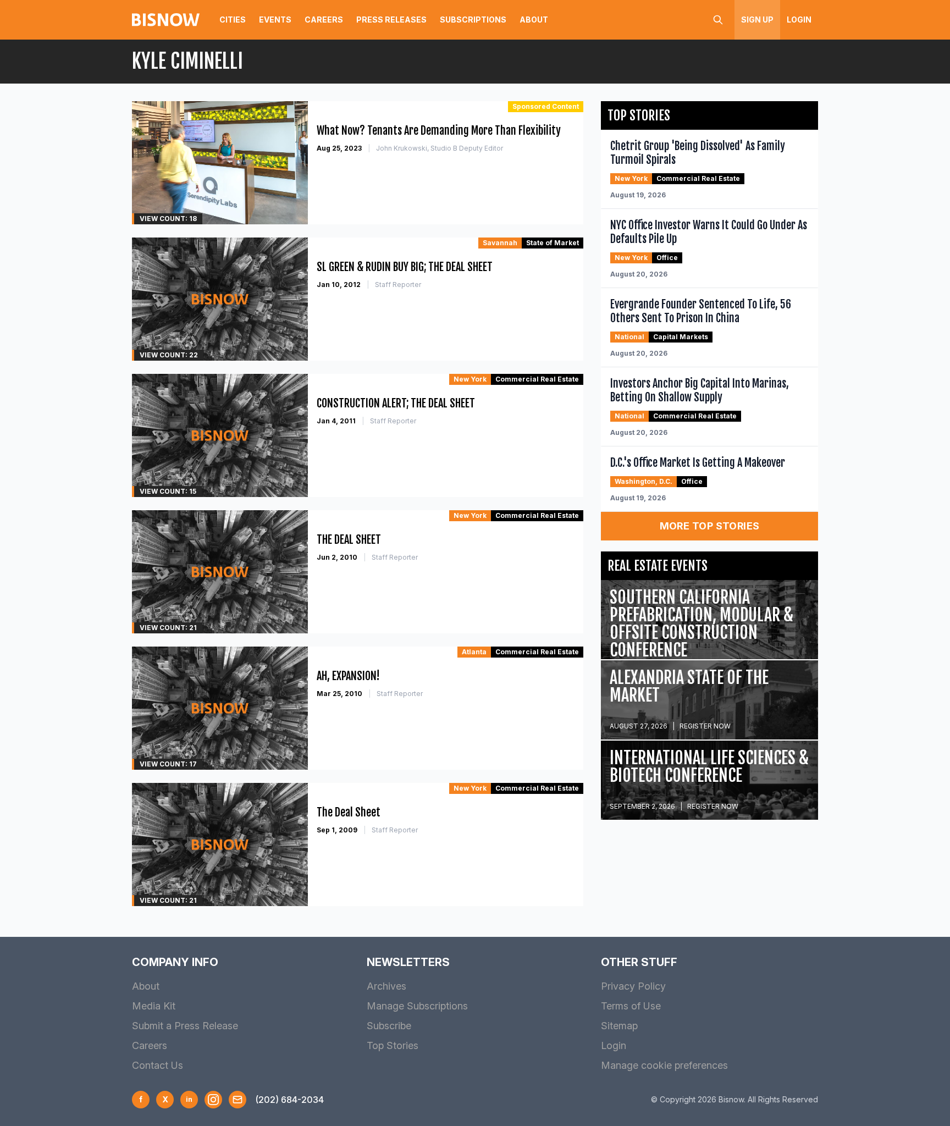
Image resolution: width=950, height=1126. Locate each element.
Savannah (500, 243)
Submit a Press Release (185, 1025)
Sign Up (757, 19)
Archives (386, 986)
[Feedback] (237, 1099)
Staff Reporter (398, 284)
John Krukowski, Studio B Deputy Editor (439, 148)
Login (799, 19)
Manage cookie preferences (664, 1065)
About (534, 19)
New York (470, 379)
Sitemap (619, 1025)
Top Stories (392, 1045)
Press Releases (391, 19)
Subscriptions (473, 19)
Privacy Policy (633, 986)
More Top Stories (710, 526)
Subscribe (389, 1025)
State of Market (552, 243)
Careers (324, 19)
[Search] (718, 20)
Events (275, 19)
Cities (232, 19)
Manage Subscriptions (417, 1006)
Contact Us (157, 1065)
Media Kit (153, 1006)
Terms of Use (631, 1006)
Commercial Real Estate (537, 379)
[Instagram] (213, 1099)
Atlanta (474, 652)
